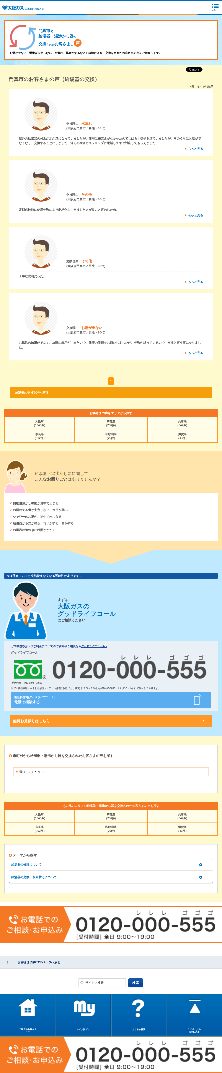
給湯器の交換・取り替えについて (34, 877)
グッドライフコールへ (94, 646)
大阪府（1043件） (39, 423)
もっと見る (195, 148)
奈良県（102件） (39, 436)
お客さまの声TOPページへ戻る (39, 962)
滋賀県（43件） (182, 436)
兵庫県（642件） (182, 423)
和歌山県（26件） (111, 436)
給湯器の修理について (26, 864)
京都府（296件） (111, 423)
